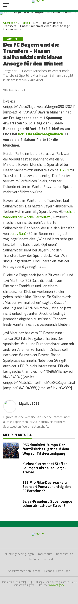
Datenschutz (64, 554)
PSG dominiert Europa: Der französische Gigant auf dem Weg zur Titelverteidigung (45, 449)
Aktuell (25, 22)
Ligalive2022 (29, 403)
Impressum (45, 554)
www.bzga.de (57, 585)
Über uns (33, 559)
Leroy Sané (18, 233)
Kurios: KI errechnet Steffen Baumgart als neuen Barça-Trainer (44, 468)
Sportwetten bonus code (24, 571)
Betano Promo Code (57, 571)
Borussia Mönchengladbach (40, 134)
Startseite (10, 22)
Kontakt (48, 559)
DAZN (64, 170)
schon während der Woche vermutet (39, 214)
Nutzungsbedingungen (19, 554)
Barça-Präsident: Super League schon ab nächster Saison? (47, 503)
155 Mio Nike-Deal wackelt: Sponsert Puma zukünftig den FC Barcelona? (46, 486)
